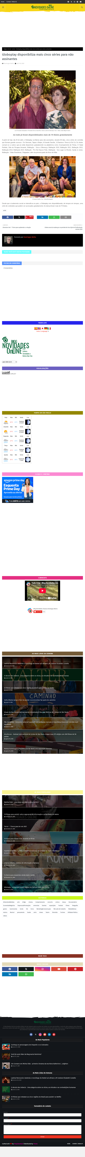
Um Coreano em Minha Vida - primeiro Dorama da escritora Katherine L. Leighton (39, 1064)
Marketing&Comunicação (44, 909)
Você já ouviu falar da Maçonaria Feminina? (26, 1054)
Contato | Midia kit (11, 1)
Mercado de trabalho (60, 909)
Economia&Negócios (9, 905)
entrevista (36, 905)
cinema (31, 902)
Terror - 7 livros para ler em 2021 (15, 826)
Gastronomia (13, 909)
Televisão (55, 912)
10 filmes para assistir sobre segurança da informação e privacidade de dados (31, 814)
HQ (27, 909)
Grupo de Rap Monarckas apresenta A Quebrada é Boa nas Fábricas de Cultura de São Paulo (36, 712)
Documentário (73, 902)
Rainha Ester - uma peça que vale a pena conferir (21, 802)
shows (41, 912)
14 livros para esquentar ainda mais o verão (19, 875)
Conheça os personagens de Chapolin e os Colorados (29, 1045)
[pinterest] (77, 2)
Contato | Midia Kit (77, 1143)
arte (18, 902)
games (5, 909)
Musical (12, 912)
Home (2, 1)
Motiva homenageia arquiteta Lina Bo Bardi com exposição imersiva (28, 749)
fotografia (75, 905)
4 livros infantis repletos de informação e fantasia (21, 863)
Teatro (47, 912)
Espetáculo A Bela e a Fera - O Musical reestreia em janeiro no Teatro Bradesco (31, 851)
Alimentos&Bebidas (8, 902)
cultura (57, 902)
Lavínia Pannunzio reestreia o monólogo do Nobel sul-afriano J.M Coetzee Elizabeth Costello (36, 663)
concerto (50, 902)
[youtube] (80, 2)
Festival (60, 905)
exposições (52, 905)
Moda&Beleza (72, 909)
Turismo (62, 912)
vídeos (5, 916)
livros (32, 909)
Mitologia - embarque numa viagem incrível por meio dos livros (26, 887)
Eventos (44, 905)
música (5, 912)
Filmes (67, 905)
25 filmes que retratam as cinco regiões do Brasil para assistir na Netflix (29, 688)
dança (64, 902)
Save (32, 216)
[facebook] (68, 2)
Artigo (24, 902)
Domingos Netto (9, 63)
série (13, 49)
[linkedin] (9, 974)
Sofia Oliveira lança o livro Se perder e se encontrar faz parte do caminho (29, 700)
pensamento (20, 912)
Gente (21, 909)
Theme (35, 1144)
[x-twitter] (71, 2)
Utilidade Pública (72, 912)
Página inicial (7, 49)
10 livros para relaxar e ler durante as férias (19, 839)
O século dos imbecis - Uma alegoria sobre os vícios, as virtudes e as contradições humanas (36, 676)
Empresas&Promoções (24, 905)
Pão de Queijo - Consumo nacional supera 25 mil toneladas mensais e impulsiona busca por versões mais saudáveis (41, 723)
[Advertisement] (42, 28)
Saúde (29, 912)
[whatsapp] (26, 974)
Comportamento (40, 902)
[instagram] (74, 2)
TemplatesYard (18, 1144)
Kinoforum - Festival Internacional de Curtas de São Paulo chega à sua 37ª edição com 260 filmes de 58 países (40, 735)
